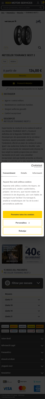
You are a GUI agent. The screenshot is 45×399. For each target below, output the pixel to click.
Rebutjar (22, 231)
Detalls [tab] (24, 173)
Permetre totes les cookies (22, 214)
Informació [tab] (37, 173)
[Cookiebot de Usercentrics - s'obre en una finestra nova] (31, 166)
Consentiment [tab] (9, 173)
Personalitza (21, 223)
